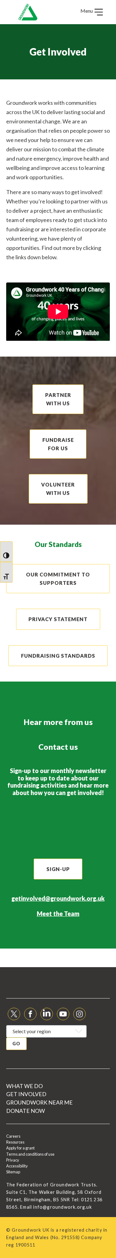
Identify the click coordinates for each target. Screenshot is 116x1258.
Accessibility (17, 1165)
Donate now (25, 1110)
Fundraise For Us (58, 444)
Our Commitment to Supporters (58, 578)
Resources (15, 1142)
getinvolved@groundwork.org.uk (58, 898)
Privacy (12, 1160)
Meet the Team (58, 913)
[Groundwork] (27, 12)
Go (16, 1043)
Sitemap (13, 1171)
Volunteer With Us (58, 489)
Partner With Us (58, 399)
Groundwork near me (39, 1102)
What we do (24, 1085)
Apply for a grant (20, 1147)
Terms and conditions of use (30, 1154)
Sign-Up (58, 869)
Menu (87, 11)
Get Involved (26, 1094)
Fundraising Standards (58, 656)
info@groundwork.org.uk (62, 1207)
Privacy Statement (58, 619)
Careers (13, 1136)
